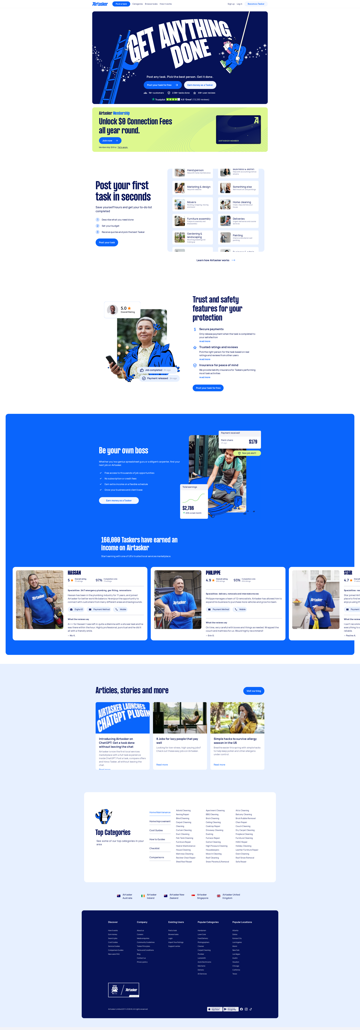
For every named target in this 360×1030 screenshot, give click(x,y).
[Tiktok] (250, 1009)
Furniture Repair (183, 842)
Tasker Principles (143, 946)
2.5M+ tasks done (181, 92)
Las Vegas (236, 954)
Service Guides (114, 946)
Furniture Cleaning (244, 838)
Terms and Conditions (145, 950)
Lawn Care (202, 934)
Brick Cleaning (212, 818)
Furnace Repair (213, 838)
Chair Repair (241, 822)
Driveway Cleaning (214, 830)
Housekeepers (212, 849)
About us (140, 930)
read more (204, 341)
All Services (202, 974)
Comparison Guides (115, 950)
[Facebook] (241, 1009)
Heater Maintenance (185, 846)
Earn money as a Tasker (200, 85)
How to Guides (157, 839)
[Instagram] (246, 1009)
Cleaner (201, 946)
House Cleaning (183, 849)
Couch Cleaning (243, 826)
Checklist (154, 848)
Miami (234, 946)
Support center (174, 946)
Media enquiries (143, 938)
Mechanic (201, 966)
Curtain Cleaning (184, 830)
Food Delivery (203, 938)
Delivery (201, 970)
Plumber (201, 954)
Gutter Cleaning (213, 842)
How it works (113, 930)
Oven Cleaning (242, 853)
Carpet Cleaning (183, 822)
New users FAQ (114, 954)
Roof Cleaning (212, 857)
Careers (140, 934)
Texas (234, 974)
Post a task (121, 4)
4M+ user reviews (206, 92)
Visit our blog (254, 690)
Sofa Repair (241, 861)
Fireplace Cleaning (244, 834)
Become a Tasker (256, 4)
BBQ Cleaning (212, 814)
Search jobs (112, 938)
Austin (235, 958)
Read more (104, 769)
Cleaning (180, 826)
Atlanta (235, 930)
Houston (235, 962)
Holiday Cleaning (243, 846)
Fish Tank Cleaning (184, 838)
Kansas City (237, 938)
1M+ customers (156, 92)
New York (235, 950)
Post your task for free (208, 387)
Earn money (112, 934)
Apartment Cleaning (215, 810)
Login (170, 938)
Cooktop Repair (213, 826)
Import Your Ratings (175, 942)
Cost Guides (156, 830)
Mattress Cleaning (184, 853)
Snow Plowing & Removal (217, 861)
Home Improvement (160, 821)
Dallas (234, 934)
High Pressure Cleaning (217, 846)
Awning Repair (182, 814)
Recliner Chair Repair (185, 857)
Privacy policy (142, 962)
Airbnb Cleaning (183, 810)
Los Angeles (237, 942)
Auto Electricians (204, 962)
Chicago (235, 966)
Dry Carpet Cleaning (245, 830)
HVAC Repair (242, 842)
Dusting (209, 834)
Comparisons (156, 857)
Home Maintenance (159, 812)
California (236, 970)
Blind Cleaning (182, 818)
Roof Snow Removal (245, 857)
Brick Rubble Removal (246, 818)
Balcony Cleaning (244, 814)
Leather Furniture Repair (247, 849)
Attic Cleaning (242, 810)
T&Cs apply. (123, 147)
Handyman (202, 930)
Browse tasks (173, 934)
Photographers (203, 942)
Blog (138, 954)
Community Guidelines (146, 942)
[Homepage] (100, 4)
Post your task (107, 242)
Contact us (141, 958)
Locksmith (202, 958)
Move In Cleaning (214, 853)
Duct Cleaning (182, 834)
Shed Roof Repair (184, 861)
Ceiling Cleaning (213, 822)
